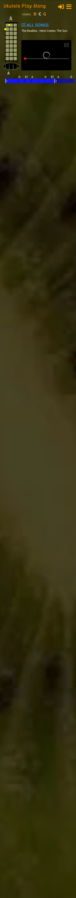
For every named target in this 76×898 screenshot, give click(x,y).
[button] (70, 6)
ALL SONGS (38, 25)
